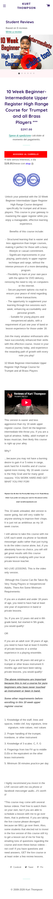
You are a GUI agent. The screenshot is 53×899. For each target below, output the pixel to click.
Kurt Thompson (26, 6)
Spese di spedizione (20, 135)
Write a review (14, 31)
